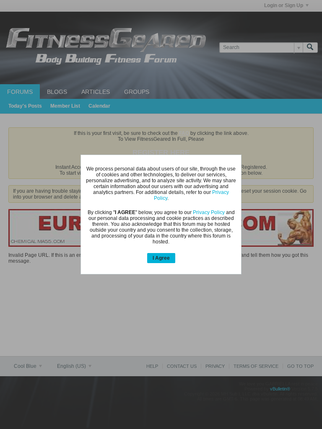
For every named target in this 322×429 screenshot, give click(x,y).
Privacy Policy (209, 212)
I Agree (161, 258)
